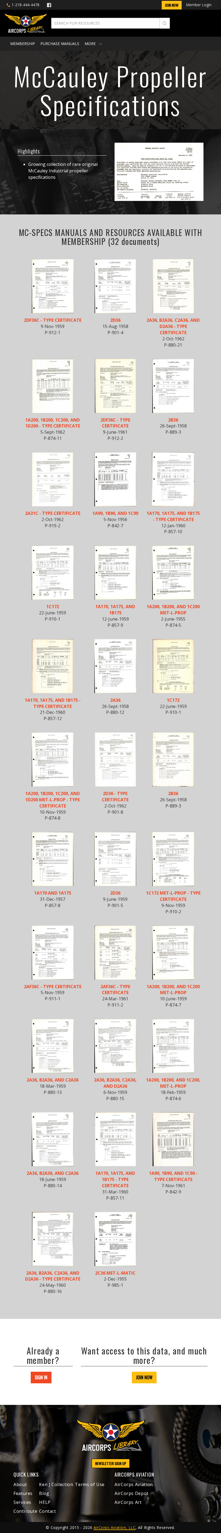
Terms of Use (90, 1484)
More (91, 43)
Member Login (199, 4)
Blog (44, 1493)
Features (23, 1493)
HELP (45, 1502)
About (20, 1484)
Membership (22, 43)
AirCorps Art (128, 1502)
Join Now (171, 5)
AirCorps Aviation (134, 1484)
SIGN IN (41, 1377)
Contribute (25, 1511)
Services (22, 1502)
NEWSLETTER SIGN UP (110, 1463)
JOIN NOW (144, 1377)
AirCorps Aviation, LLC (115, 1527)
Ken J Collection (56, 1484)
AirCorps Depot (132, 1493)
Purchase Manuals (59, 43)
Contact (47, 1511)
